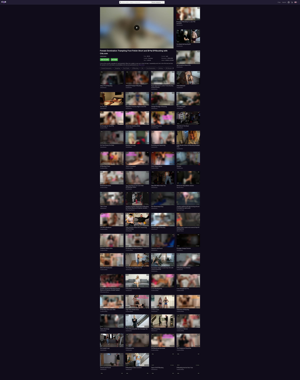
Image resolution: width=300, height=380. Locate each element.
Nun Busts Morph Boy (157, 206)
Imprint (284, 2)
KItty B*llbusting (155, 329)
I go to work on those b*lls (183, 65)
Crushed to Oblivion (182, 329)
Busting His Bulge (131, 145)
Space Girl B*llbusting (157, 367)
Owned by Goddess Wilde (133, 126)
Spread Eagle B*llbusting (158, 227)
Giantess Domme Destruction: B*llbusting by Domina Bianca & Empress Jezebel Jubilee (137, 207)
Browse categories (156, 2)
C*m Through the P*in (183, 288)
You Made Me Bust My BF (183, 44)
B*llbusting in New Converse (134, 367)
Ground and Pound (105, 367)
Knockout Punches (156, 126)
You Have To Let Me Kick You (134, 267)
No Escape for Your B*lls (107, 126)
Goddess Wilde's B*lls (106, 248)
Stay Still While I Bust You (158, 185)
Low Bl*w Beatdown (105, 227)
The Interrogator (181, 106)
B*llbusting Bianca (130, 210)
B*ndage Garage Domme (184, 248)
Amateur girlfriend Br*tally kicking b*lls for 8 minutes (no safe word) (188, 207)
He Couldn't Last (104, 348)
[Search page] (3, 2)
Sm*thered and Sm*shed (158, 348)
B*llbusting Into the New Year (185, 367)
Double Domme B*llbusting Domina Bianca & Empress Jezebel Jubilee (110, 289)
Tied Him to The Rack (183, 126)
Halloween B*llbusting (183, 309)
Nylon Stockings (104, 329)
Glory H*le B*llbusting (106, 85)
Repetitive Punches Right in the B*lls (136, 106)
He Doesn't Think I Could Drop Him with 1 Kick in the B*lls (162, 268)
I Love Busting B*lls (156, 288)
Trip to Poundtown (131, 166)
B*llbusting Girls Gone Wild (107, 309)
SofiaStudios (103, 56)
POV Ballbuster (181, 85)
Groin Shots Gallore (156, 166)
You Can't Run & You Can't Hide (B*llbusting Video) (135, 186)
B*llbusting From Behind (183, 267)
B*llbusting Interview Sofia (133, 288)
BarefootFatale (180, 210)
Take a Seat (103, 206)
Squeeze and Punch (157, 248)
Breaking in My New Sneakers (134, 248)
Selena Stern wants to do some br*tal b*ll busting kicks (188, 228)
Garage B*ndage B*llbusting (159, 106)
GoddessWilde (103, 127)
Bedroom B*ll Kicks (105, 185)
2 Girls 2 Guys (155, 309)
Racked (179, 166)
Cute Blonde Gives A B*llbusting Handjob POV (188, 146)
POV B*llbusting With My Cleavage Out (136, 329)
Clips (279, 2)
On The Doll (103, 106)
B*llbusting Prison (105, 166)
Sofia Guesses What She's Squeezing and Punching (136, 228)
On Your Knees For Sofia (107, 145)
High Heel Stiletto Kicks (132, 309)
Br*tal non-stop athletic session (185, 185)
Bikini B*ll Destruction (106, 267)
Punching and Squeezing (158, 145)
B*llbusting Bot (130, 348)
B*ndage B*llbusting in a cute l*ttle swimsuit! (185, 22)
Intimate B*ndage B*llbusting (134, 85)
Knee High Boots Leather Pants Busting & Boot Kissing (162, 86)
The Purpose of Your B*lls (184, 348)
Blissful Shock (180, 187)
